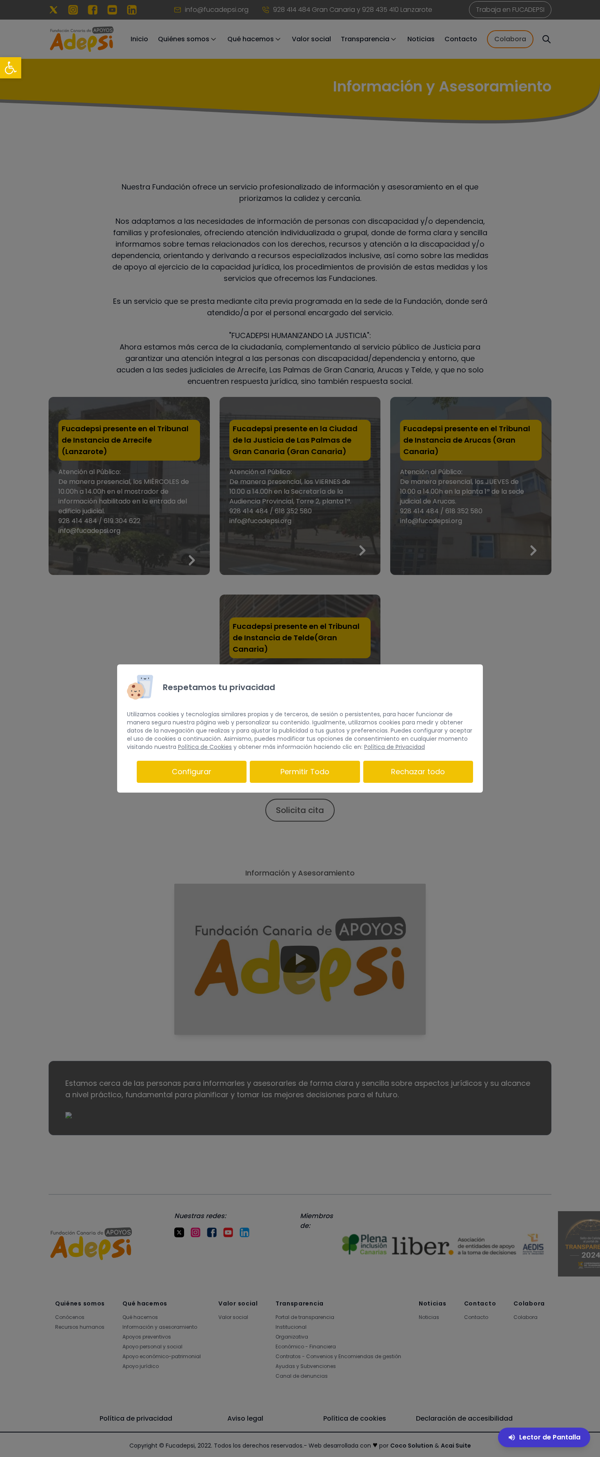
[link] (10, 67)
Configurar (191, 771)
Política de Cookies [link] (205, 747)
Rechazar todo (418, 771)
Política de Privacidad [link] (394, 747)
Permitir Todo (304, 771)
